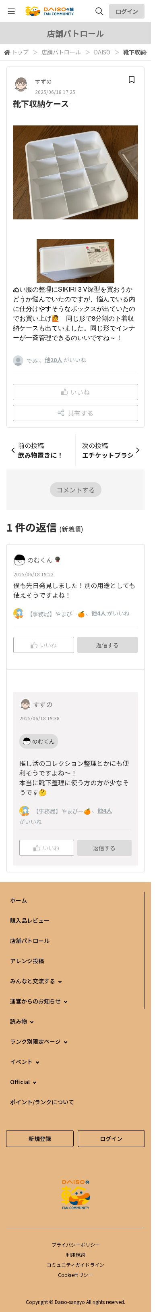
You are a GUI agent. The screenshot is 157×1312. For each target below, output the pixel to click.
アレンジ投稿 (27, 961)
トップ (20, 52)
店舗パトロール (61, 52)
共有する (80, 413)
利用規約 (75, 1254)
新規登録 (40, 1139)
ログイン (127, 11)
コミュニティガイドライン (75, 1264)
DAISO (102, 52)
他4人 (98, 613)
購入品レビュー (30, 920)
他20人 (53, 360)
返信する (107, 645)
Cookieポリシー (75, 1274)
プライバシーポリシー (76, 1244)
